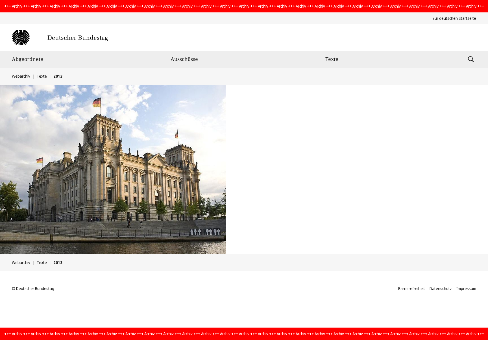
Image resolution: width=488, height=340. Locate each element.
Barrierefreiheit (411, 288)
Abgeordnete (27, 59)
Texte (331, 59)
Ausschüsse (184, 59)
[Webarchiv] (60, 37)
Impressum (466, 288)
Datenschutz (441, 288)
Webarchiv (21, 76)
